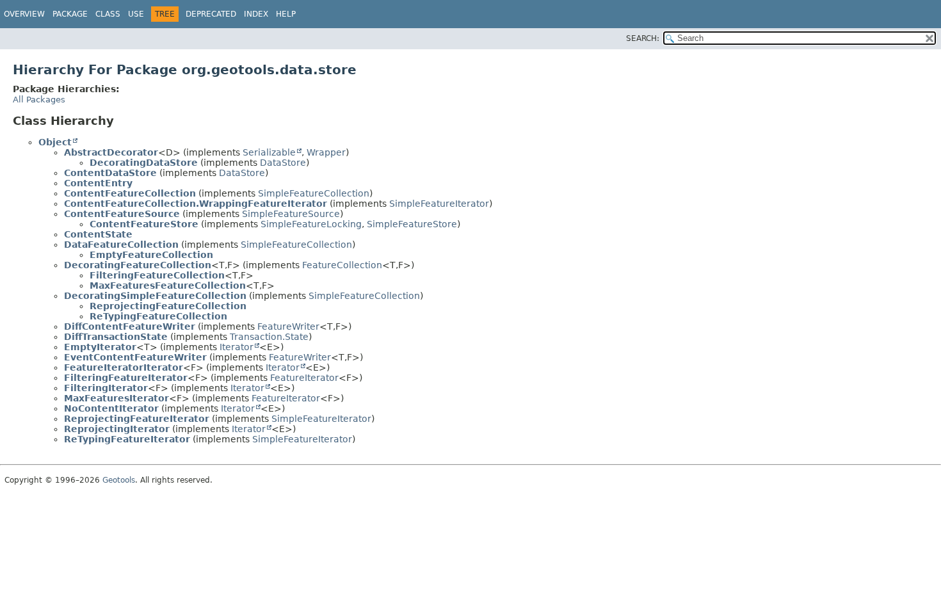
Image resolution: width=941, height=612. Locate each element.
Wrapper (326, 152)
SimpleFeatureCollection (313, 193)
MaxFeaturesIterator (116, 398)
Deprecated (211, 14)
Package (70, 14)
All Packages (39, 99)
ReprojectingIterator (117, 429)
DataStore (283, 162)
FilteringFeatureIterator (126, 378)
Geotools (118, 480)
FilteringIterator (106, 388)
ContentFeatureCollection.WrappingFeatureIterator (195, 203)
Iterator (236, 347)
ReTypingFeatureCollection (158, 316)
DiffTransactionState (116, 337)
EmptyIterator (100, 347)
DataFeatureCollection (121, 244)
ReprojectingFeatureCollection (168, 306)
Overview (24, 14)
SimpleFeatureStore (412, 224)
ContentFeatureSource (122, 214)
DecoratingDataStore (144, 162)
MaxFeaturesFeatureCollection (168, 285)
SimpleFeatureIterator (439, 203)
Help (286, 14)
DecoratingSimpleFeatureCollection (155, 296)
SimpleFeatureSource (291, 214)
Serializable (269, 152)
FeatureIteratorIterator (123, 367)
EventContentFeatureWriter (135, 357)
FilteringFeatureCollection (157, 275)
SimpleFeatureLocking (311, 224)
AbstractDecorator (111, 152)
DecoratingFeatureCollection (137, 265)
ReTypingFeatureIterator (127, 439)
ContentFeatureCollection (130, 193)
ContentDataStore (110, 173)
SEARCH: (642, 38)
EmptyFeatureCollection (151, 255)
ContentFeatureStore (144, 224)
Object (55, 142)
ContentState (98, 234)
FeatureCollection (342, 265)
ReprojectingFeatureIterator (136, 419)
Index (256, 14)
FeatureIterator (304, 378)
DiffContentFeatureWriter (129, 326)
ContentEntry (98, 183)
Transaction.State (269, 337)
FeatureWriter (288, 326)
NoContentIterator (111, 408)
